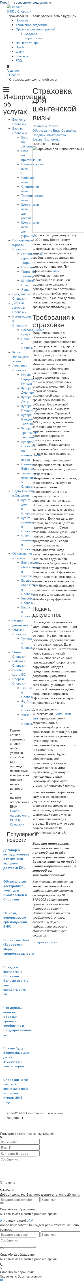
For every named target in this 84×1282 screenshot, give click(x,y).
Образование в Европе (22, 555)
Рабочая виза (27, 179)
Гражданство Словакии (21, 296)
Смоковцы (28, 267)
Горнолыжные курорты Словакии (22, 244)
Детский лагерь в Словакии (19, 307)
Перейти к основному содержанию (25, 2)
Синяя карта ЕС (19, 672)
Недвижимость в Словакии (23, 492)
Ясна (25, 289)
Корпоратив (33, 38)
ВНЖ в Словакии (19, 11)
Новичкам (39, 126)
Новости (22, 20)
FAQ (19, 60)
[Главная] (14, 6)
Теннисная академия (31, 24)
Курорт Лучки (26, 399)
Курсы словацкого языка (20, 356)
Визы (56, 130)
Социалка (68, 130)
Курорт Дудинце (27, 390)
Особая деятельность (22, 622)
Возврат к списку (44, 942)
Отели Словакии (19, 654)
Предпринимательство (49, 134)
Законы (37, 139)
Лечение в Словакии (19, 367)
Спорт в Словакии (19, 680)
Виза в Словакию (19, 130)
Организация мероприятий (36, 29)
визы (56, 271)
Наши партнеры (27, 42)
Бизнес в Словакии (19, 121)
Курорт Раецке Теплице (27, 419)
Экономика (52, 139)
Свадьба (31, 33)
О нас (20, 51)
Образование (42, 130)
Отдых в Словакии (19, 631)
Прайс (20, 47)
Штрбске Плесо (27, 282)
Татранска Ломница (28, 273)
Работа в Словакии (19, 663)
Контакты (22, 56)
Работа (53, 126)
